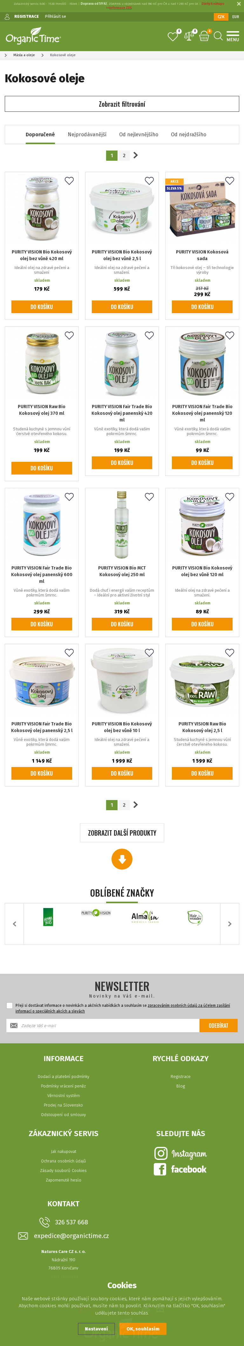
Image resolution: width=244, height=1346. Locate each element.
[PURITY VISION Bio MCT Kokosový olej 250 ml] (122, 525)
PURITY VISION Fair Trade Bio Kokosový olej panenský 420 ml (122, 413)
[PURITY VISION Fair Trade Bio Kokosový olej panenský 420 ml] (122, 363)
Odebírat (218, 1025)
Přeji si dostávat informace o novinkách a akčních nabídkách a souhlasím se (123, 1008)
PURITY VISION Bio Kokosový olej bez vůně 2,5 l (122, 255)
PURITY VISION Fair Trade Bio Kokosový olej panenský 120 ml (202, 413)
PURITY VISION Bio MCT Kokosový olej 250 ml (122, 571)
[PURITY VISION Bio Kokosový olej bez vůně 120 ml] (202, 525)
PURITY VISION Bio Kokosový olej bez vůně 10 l (122, 727)
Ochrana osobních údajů (63, 1161)
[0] (173, 37)
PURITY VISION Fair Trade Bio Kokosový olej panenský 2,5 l (41, 727)
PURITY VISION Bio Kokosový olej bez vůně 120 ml (202, 571)
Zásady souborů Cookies (63, 1170)
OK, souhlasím (142, 1329)
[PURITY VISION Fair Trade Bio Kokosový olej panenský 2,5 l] (41, 680)
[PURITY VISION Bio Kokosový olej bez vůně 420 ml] (41, 209)
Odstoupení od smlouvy (63, 1114)
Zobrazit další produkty (122, 833)
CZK (221, 17)
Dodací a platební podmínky (63, 1076)
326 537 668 (71, 1222)
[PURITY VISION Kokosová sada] (202, 209)
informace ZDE (120, 8)
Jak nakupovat (63, 1151)
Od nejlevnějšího (138, 134)
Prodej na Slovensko (63, 1105)
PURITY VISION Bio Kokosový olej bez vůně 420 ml (42, 255)
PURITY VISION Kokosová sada (202, 255)
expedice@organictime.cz (71, 1236)
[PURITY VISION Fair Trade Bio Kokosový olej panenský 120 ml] (202, 363)
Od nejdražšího (188, 134)
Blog (180, 1086)
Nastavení (96, 1329)
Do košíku (41, 307)
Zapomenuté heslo (63, 1180)
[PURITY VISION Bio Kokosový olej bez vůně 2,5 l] (122, 209)
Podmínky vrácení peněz (63, 1086)
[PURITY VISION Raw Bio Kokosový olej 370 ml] (41, 363)
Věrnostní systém (63, 1095)
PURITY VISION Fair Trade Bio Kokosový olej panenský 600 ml (41, 574)
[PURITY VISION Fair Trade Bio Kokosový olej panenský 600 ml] (41, 525)
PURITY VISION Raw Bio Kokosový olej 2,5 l (202, 727)
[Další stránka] (135, 155)
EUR (235, 17)
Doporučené (40, 134)
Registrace (181, 1076)
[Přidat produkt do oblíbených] (69, 181)
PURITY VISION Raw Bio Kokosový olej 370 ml (41, 410)
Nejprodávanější (87, 134)
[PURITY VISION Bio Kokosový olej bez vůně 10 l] (122, 680)
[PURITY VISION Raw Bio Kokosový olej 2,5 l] (202, 680)
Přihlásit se (55, 16)
